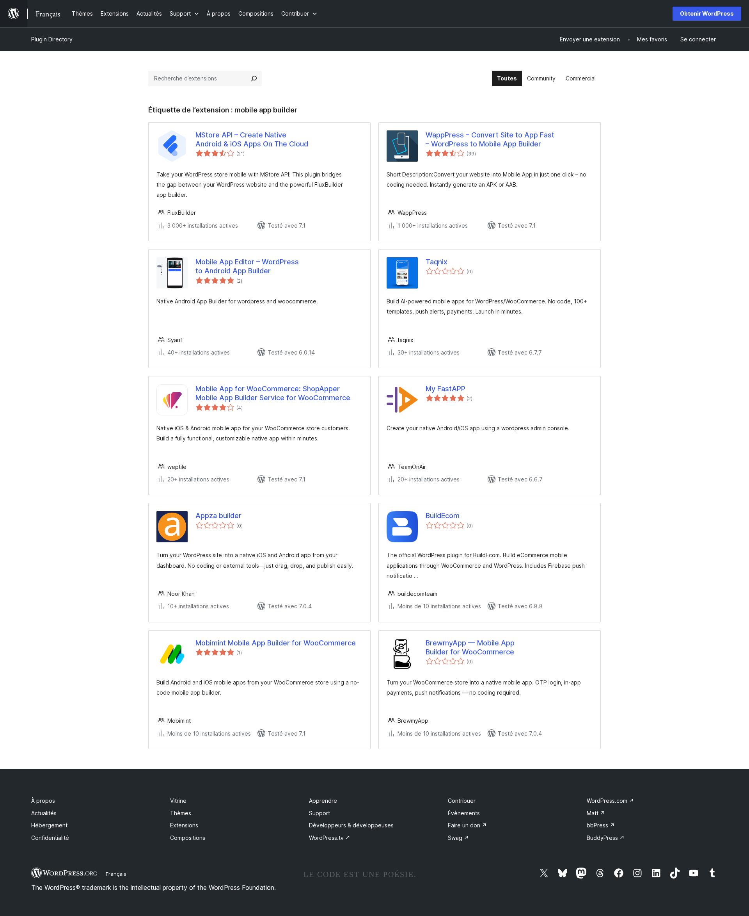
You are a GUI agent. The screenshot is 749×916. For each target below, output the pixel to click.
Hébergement (49, 825)
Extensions (184, 825)
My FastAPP (445, 389)
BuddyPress (606, 837)
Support (319, 813)
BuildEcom (443, 515)
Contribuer (462, 800)
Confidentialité (50, 837)
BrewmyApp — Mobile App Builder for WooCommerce (470, 647)
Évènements (464, 813)
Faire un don (467, 825)
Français (116, 874)
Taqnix (436, 262)
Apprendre (323, 800)
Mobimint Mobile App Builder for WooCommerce (275, 643)
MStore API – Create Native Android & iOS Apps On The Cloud (251, 139)
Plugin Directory (52, 39)
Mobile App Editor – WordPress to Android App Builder (247, 266)
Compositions (187, 837)
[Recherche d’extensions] (254, 78)
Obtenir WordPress (707, 13)
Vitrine (178, 800)
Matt (596, 813)
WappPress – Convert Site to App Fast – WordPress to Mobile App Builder (490, 139)
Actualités (44, 813)
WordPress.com (610, 800)
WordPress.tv (329, 837)
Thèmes (180, 813)
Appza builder (218, 515)
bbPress (601, 825)
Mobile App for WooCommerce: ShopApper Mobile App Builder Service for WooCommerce (272, 393)
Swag (458, 837)
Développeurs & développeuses (351, 825)
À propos (43, 800)
